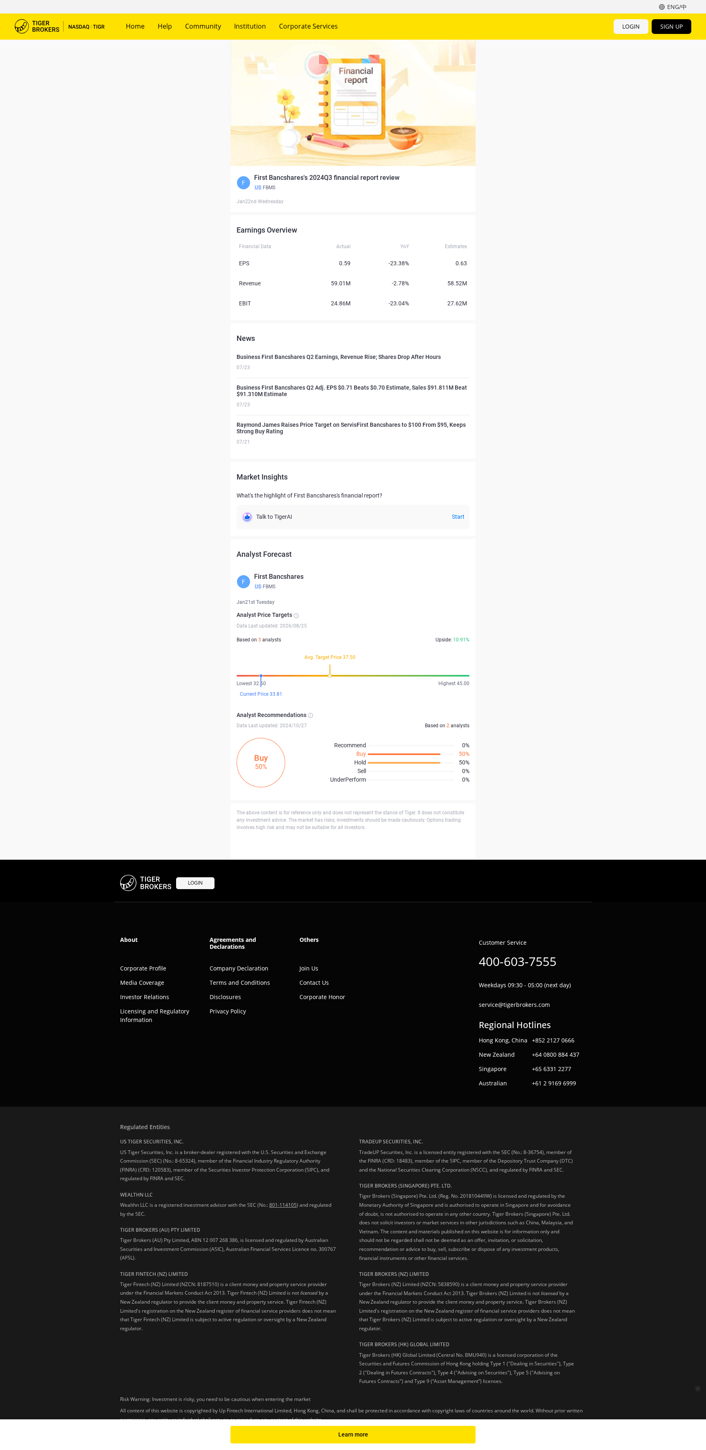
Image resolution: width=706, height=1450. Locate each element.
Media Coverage (142, 982)
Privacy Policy (228, 1011)
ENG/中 (677, 7)
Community (203, 26)
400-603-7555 (517, 961)
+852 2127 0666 (553, 1040)
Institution (250, 26)
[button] (353, 182)
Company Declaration (239, 968)
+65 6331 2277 (551, 1069)
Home (135, 26)
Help (165, 26)
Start (458, 516)
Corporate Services (308, 26)
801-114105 (283, 1204)
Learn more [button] (353, 1434)
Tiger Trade (60, 26)
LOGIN (631, 26)
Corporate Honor (322, 997)
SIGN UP (671, 26)
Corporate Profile (143, 968)
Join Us (308, 968)
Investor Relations (144, 997)
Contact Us (314, 982)
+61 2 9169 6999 (554, 1083)
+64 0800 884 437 (555, 1054)
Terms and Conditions (240, 982)
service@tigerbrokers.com (514, 1005)
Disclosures (225, 997)
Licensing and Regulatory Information (154, 1015)
